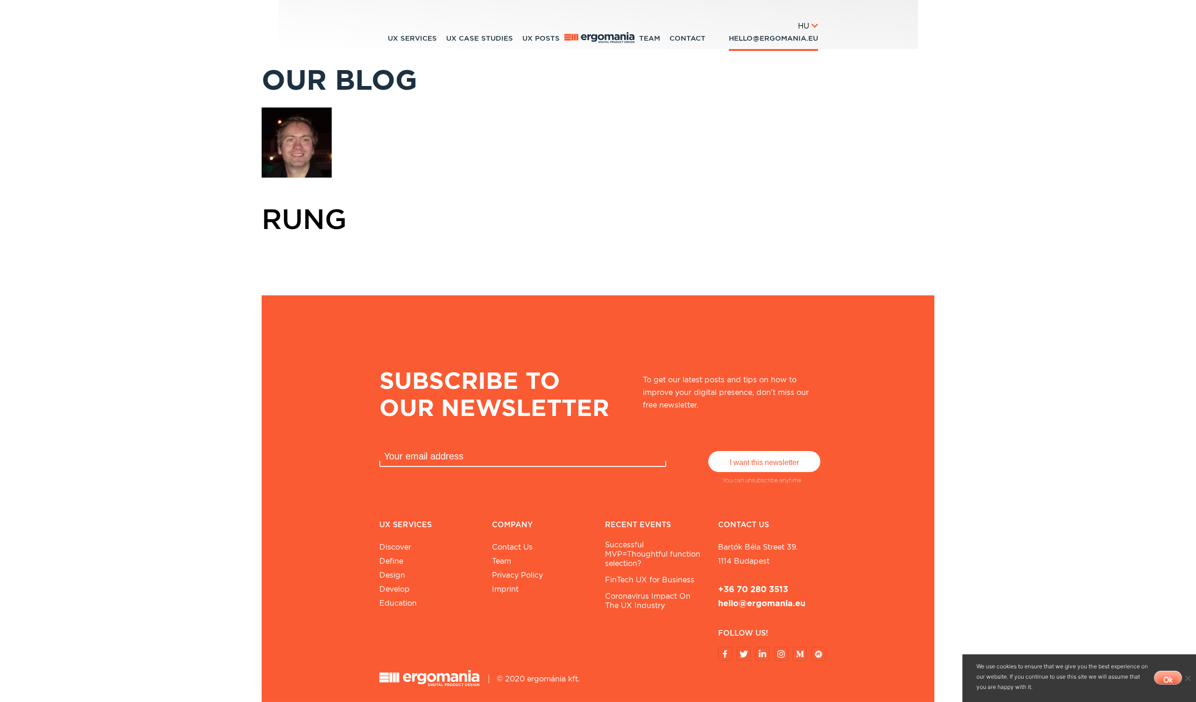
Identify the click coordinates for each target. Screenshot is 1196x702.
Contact (687, 38)
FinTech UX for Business (649, 579)
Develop (394, 589)
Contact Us (512, 547)
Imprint (505, 589)
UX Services (412, 38)
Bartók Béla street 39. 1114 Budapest (758, 554)
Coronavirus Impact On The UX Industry (648, 601)
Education (398, 603)
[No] (1187, 678)
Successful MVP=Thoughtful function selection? (652, 554)
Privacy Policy (517, 575)
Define (391, 561)
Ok (1168, 680)
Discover (395, 547)
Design (392, 575)
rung (304, 219)
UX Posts (541, 38)
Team (649, 38)
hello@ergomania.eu (773, 38)
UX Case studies (479, 38)
